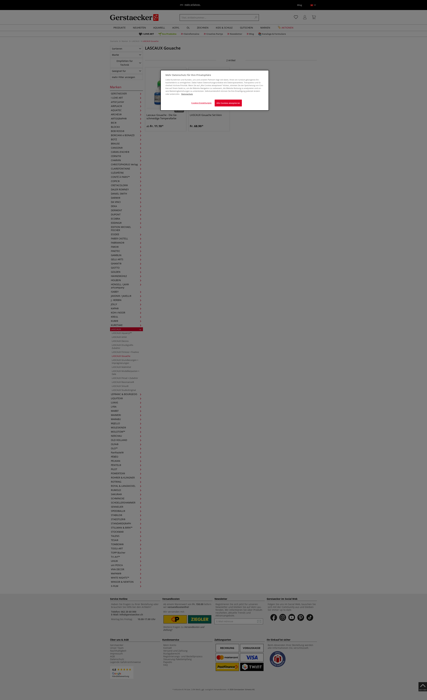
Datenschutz (187, 94)
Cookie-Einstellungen (201, 103)
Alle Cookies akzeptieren (228, 103)
